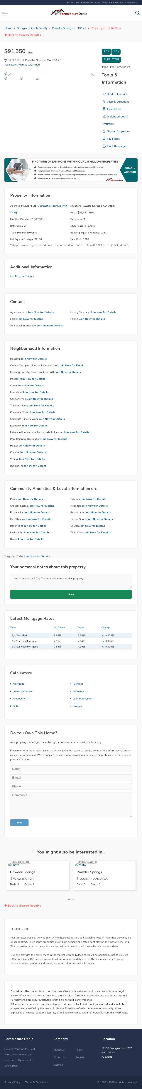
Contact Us (60, 1057)
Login (79, 1050)
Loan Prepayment (83, 698)
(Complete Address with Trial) (22, 64)
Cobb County (39, 28)
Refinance (78, 691)
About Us (59, 1050)
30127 (81, 28)
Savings (77, 706)
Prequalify (19, 698)
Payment (78, 684)
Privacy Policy (12, 1082)
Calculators (113, 109)
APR (15, 706)
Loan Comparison (23, 691)
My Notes (113, 139)
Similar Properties (118, 131)
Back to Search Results (24, 35)
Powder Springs (62, 28)
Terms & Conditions (36, 1082)
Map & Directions (117, 102)
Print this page (116, 146)
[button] (69, 899)
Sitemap (58, 1065)
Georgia (22, 28)
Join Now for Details (22, 276)
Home (8, 28)
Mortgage (18, 684)
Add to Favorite (117, 94)
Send (19, 822)
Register (80, 1057)
